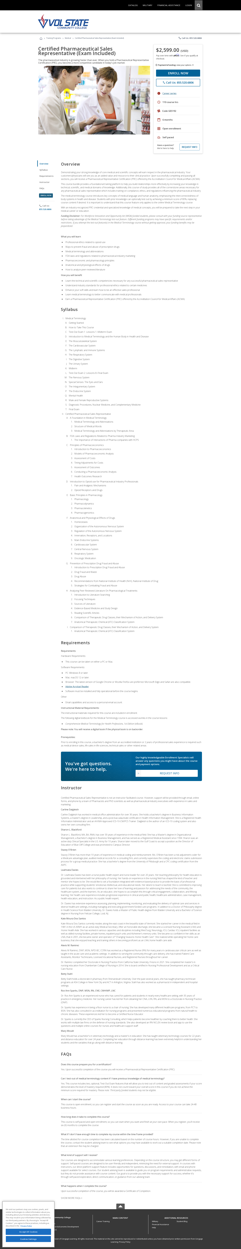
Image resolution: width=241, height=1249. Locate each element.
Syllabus (43, 170)
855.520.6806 (45, 209)
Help (154, 1227)
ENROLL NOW (178, 73)
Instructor (44, 182)
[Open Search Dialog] (199, 5)
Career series (169, 93)
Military (155, 1221)
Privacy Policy (124, 1242)
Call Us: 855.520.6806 (190, 38)
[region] (28, 1224)
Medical (68, 38)
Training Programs (53, 38)
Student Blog (182, 1221)
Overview (43, 163)
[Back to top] (120, 1217)
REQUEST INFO (189, 147)
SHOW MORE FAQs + (71, 1198)
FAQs (41, 188)
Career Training (102, 1221)
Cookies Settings (28, 1239)
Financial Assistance (160, 1224)
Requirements (46, 176)
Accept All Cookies (28, 1232)
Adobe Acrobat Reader (77, 686)
